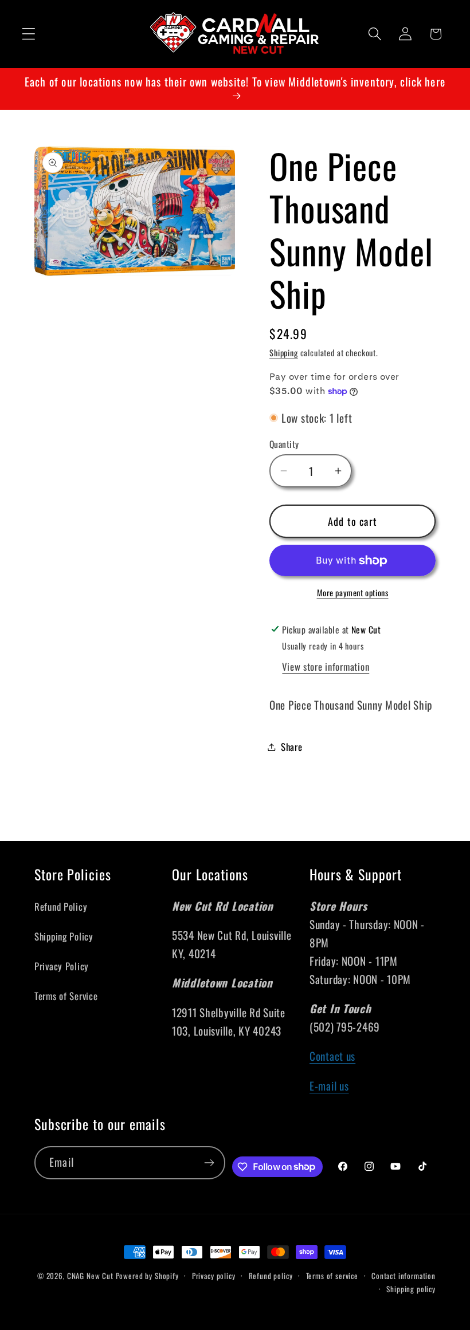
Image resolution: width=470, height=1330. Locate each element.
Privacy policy (214, 1275)
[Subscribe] (209, 1162)
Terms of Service (66, 996)
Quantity (284, 444)
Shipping (283, 353)
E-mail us (329, 1085)
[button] (29, 34)
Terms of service (332, 1275)
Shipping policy (411, 1288)
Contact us (332, 1056)
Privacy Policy (61, 966)
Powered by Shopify (147, 1275)
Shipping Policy (63, 936)
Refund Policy (60, 906)
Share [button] (292, 746)
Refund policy (271, 1275)
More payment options (353, 593)
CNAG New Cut (90, 1275)
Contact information (403, 1275)
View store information (325, 666)
